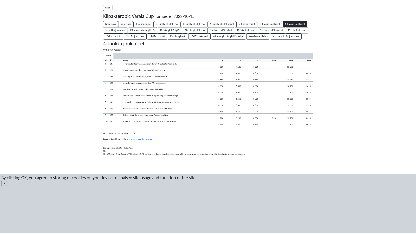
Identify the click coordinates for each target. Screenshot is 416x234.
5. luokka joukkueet (115, 30)
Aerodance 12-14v (258, 36)
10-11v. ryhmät (113, 36)
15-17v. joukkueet (135, 36)
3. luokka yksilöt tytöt (194, 24)
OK (4, 183)
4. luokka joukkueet (295, 24)
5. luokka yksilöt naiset (222, 24)
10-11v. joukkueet (297, 30)
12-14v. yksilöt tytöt (170, 30)
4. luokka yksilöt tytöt (167, 24)
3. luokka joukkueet (270, 24)
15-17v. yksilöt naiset (221, 30)
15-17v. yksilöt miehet (271, 30)
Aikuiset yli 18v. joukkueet (285, 36)
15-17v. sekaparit (199, 36)
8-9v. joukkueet (143, 24)
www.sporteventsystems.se (140, 139)
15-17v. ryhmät (157, 36)
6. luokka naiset (247, 24)
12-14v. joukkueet (246, 30)
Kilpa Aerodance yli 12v (142, 30)
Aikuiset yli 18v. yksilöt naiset (228, 36)
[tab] (108, 56)
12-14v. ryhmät (178, 36)
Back (107, 7)
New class (110, 24)
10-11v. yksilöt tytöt (195, 30)
